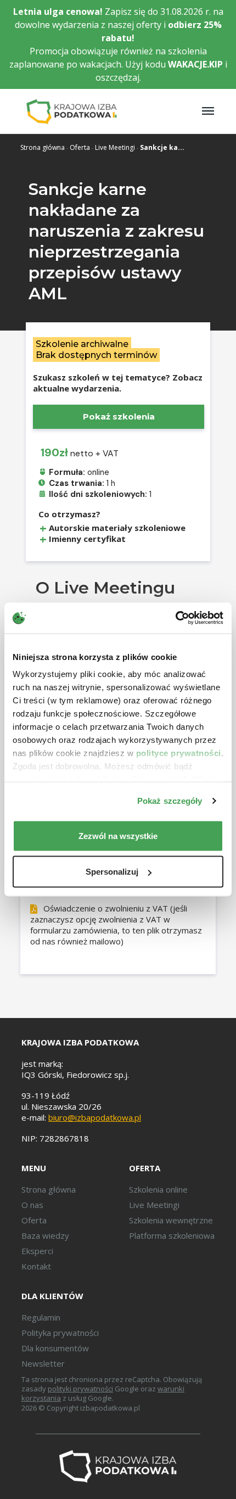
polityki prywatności (80, 1389)
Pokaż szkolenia (119, 416)
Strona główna (42, 147)
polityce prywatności (178, 753)
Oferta (80, 147)
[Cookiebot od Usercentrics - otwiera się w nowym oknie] (175, 618)
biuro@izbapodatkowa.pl (94, 1117)
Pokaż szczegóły (170, 801)
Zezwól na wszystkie (118, 835)
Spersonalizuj (112, 871)
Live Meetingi (115, 147)
